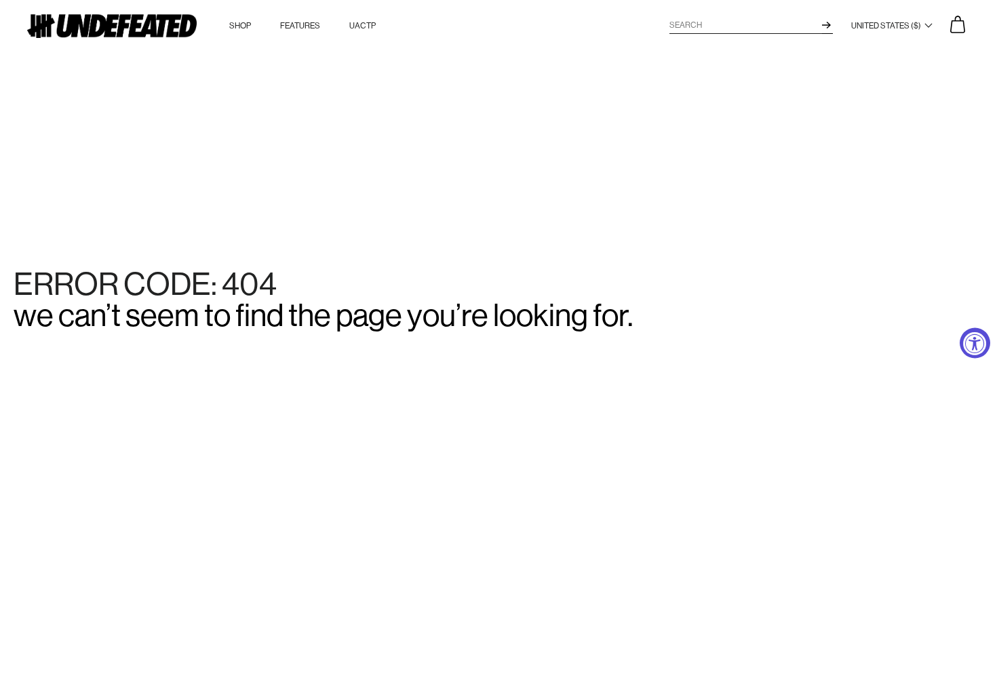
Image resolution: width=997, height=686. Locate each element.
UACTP (362, 26)
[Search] (826, 25)
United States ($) (886, 26)
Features (300, 26)
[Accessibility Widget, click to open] (975, 343)
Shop (240, 26)
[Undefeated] (112, 26)
